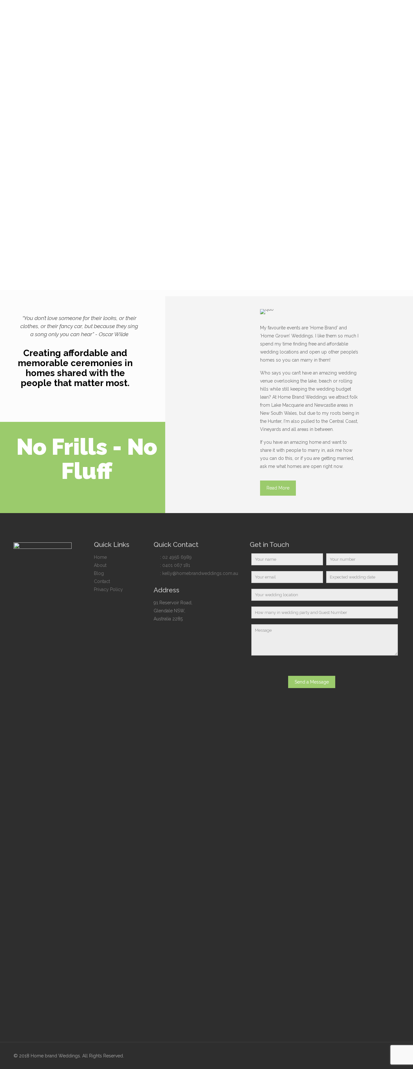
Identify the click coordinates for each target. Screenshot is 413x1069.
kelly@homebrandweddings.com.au (200, 573)
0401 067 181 (176, 565)
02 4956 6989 (177, 557)
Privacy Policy (108, 589)
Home (100, 557)
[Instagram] (389, 1056)
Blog (99, 573)
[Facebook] (381, 1056)
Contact (102, 581)
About (100, 565)
